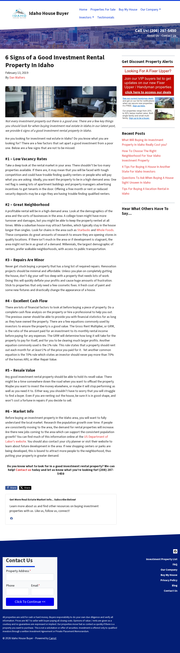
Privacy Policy (168, 580)
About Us (153, 35)
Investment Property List (161, 559)
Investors (85, 17)
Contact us (23, 470)
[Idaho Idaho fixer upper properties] (148, 93)
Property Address (18, 571)
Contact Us (169, 35)
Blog (174, 585)
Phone (10, 585)
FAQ (175, 564)
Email (35, 585)
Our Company (149, 9)
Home (83, 9)
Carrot (52, 638)
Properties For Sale (102, 9)
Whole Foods (105, 230)
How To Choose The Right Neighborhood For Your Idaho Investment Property (141, 156)
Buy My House (128, 9)
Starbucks (83, 230)
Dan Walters (17, 77)
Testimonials (105, 17)
